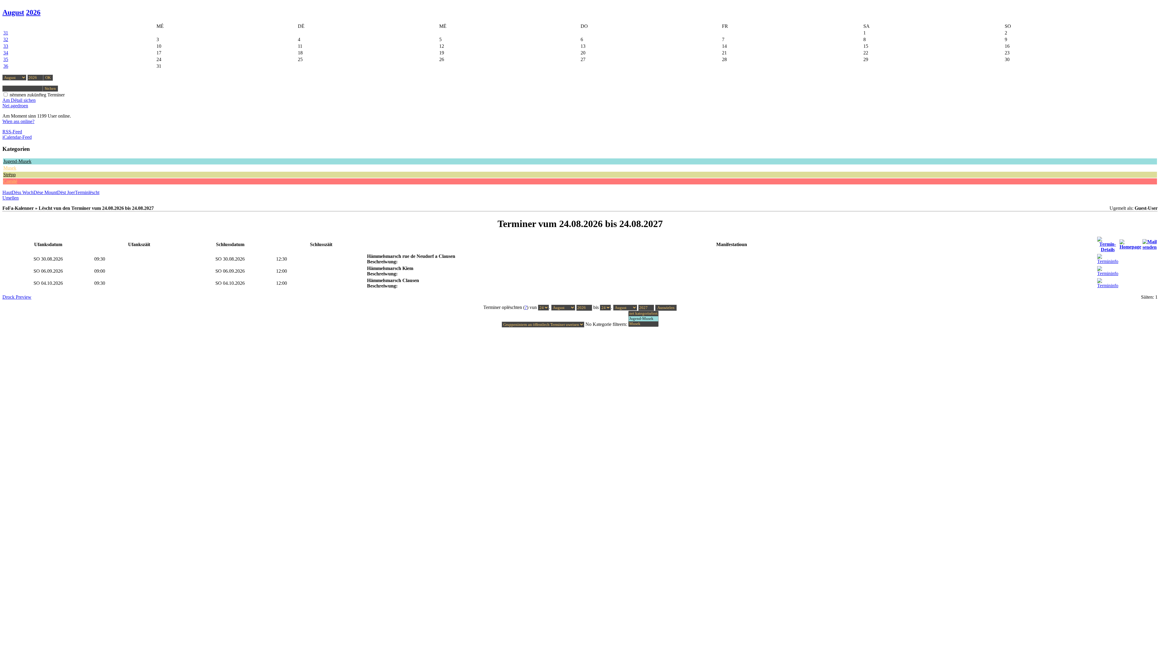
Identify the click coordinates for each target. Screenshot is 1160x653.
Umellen (10, 197)
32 (5, 39)
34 (5, 52)
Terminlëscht (87, 192)
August (13, 12)
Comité (10, 181)
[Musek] (643, 323)
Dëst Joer (66, 192)
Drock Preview (16, 297)
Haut (7, 192)
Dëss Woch (23, 192)
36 (5, 66)
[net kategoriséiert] (643, 313)
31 (5, 32)
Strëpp (9, 174)
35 (5, 59)
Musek (9, 168)
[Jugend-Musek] (643, 318)
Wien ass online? (18, 121)
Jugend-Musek (17, 161)
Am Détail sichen (19, 100)
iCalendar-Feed (17, 137)
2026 (33, 12)
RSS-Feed (12, 131)
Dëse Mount (45, 192)
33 (5, 46)
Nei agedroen (15, 105)
